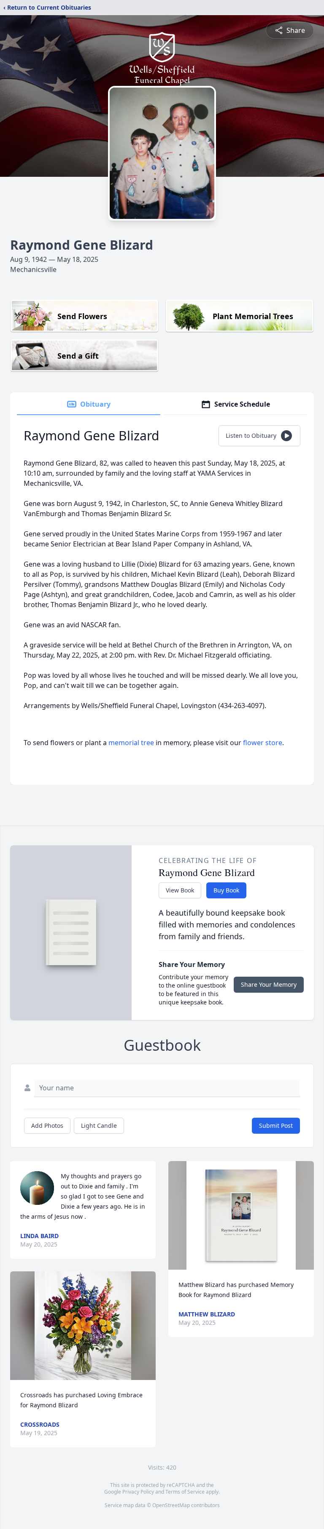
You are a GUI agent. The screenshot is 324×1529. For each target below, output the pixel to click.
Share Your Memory (269, 984)
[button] (83, 1325)
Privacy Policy (138, 1491)
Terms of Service (185, 1491)
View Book (180, 890)
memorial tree (131, 742)
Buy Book (226, 890)
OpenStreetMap (171, 1505)
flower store (262, 742)
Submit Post (276, 1125)
